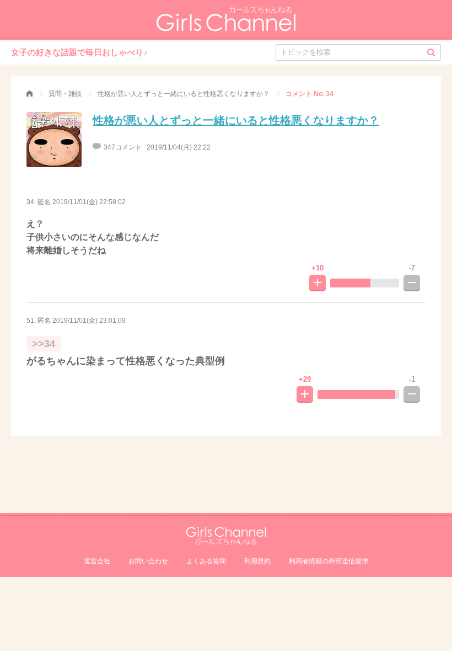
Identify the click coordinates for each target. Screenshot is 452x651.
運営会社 (97, 561)
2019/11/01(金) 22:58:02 (89, 202)
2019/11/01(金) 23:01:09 (89, 320)
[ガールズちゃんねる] (29, 94)
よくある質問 (206, 561)
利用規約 (257, 561)
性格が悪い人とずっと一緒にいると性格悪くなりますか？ (236, 120)
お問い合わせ (148, 561)
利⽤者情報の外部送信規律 (328, 561)
